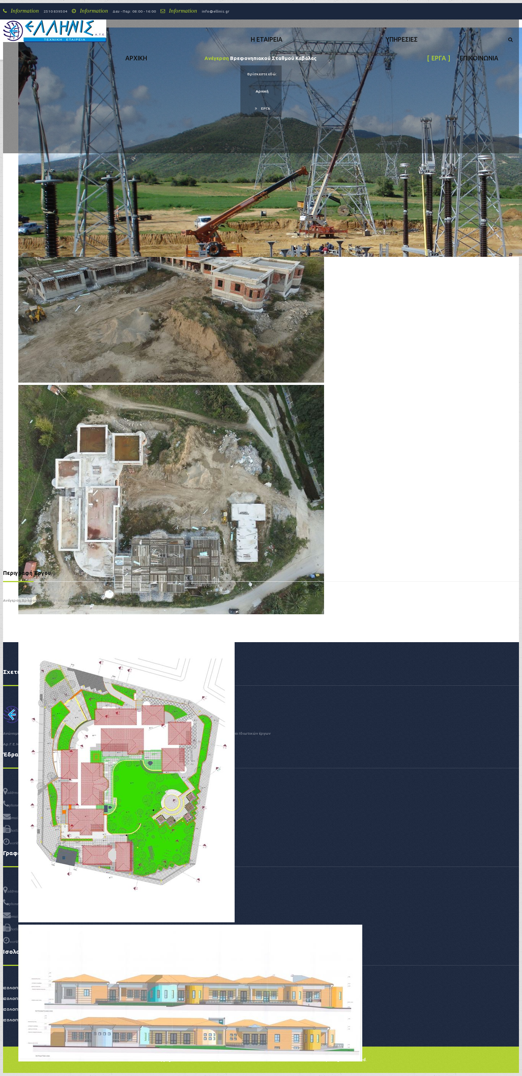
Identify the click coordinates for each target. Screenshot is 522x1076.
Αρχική (262, 91)
